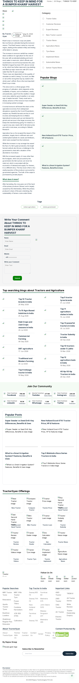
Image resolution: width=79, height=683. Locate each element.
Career (40, 634)
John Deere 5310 (45, 606)
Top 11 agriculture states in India (66, 311)
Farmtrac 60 (44, 593)
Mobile (6, 254)
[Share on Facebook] (4, 14)
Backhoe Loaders (6, 614)
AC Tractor (60, 612)
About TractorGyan (8, 634)
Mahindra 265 (44, 621)
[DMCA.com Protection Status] (62, 634)
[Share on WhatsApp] (4, 25)
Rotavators (7, 600)
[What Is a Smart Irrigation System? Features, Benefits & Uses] (58, 154)
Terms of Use (55, 635)
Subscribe (69, 654)
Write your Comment (11, 262)
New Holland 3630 (32, 607)
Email (6, 246)
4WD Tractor (58, 593)
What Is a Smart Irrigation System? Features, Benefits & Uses (56, 166)
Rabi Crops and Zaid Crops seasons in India (25, 325)
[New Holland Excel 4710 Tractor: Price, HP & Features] (58, 124)
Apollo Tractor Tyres (5, 606)
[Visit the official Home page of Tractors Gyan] (15, 573)
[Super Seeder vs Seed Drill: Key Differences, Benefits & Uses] (58, 93)
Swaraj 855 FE (33, 593)
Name (6, 238)
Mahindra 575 (44, 600)
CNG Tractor (58, 606)
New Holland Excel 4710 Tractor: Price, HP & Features (57, 136)
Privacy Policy (48, 634)
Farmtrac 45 (32, 614)
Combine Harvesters (18, 608)
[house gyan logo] (12, 655)
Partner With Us (17, 635)
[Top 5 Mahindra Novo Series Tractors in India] (56, 470)
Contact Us (33, 634)
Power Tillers (16, 602)
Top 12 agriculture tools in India (68, 360)
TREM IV (70, 593)
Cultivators (18, 621)
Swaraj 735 (33, 621)
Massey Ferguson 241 (44, 613)
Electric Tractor (58, 618)
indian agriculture (29, 207)
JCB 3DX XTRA (17, 614)
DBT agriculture (25, 349)
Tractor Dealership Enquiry (71, 612)
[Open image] (28, 20)
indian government (49, 207)
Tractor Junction (25, 634)
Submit (17, 278)
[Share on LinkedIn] (4, 18)
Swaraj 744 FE (33, 600)
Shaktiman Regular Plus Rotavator (7, 621)
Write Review (70, 605)
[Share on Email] (4, 29)
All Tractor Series (71, 599)
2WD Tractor (58, 600)
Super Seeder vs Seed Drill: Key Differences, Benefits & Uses (54, 106)
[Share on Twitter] (4, 22)
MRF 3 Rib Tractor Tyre (18, 594)
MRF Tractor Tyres (7, 593)
